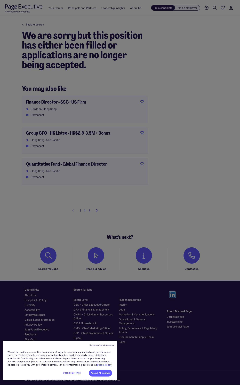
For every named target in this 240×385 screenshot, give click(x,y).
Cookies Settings (72, 372)
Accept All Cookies (100, 373)
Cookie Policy (104, 364)
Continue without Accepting (101, 345)
